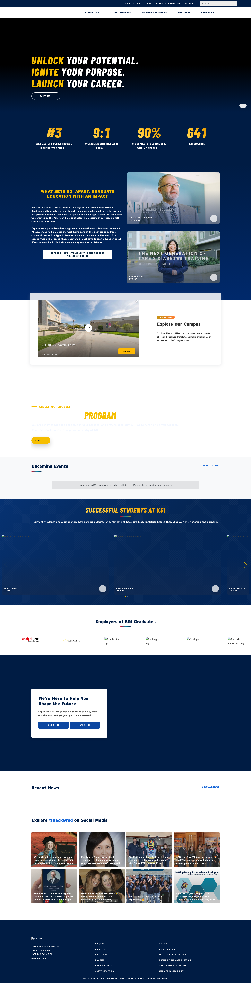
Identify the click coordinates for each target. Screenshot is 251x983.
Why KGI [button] (46, 96)
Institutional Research (172, 955)
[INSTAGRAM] (117, 929)
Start (39, 440)
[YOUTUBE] (143, 929)
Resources (207, 12)
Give (149, 3)
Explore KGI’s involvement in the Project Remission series (77, 254)
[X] (125, 929)
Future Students (120, 12)
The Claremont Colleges (173, 965)
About (128, 3)
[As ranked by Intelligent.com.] (66, 148)
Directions (101, 955)
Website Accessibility (171, 971)
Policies (99, 960)
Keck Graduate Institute (45, 947)
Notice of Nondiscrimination (175, 960)
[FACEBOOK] (108, 929)
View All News (211, 787)
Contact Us (174, 3)
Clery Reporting (104, 971)
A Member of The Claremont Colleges (146, 979)
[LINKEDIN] (134, 929)
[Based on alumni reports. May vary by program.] (105, 148)
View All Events (209, 465)
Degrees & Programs (154, 12)
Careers (100, 949)
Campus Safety (103, 965)
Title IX (163, 944)
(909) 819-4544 (38, 958)
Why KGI (85, 725)
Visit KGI (53, 725)
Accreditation (167, 949)
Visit (139, 3)
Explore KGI (92, 12)
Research (184, 12)
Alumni (159, 3)
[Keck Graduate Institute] (51, 13)
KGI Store (190, 3)
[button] (245, 564)
